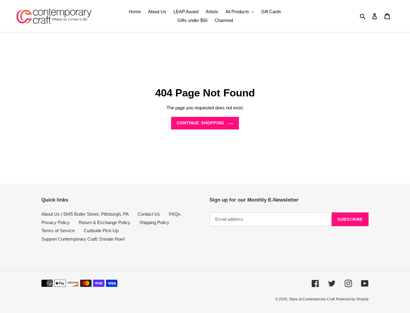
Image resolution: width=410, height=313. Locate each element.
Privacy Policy (55, 222)
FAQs (174, 214)
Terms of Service (58, 230)
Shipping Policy (154, 222)
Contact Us (149, 214)
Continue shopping (200, 123)
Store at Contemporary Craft (312, 299)
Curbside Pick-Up (101, 230)
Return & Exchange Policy (104, 222)
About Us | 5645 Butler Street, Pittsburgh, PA (85, 214)
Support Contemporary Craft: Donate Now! (83, 239)
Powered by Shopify (352, 299)
